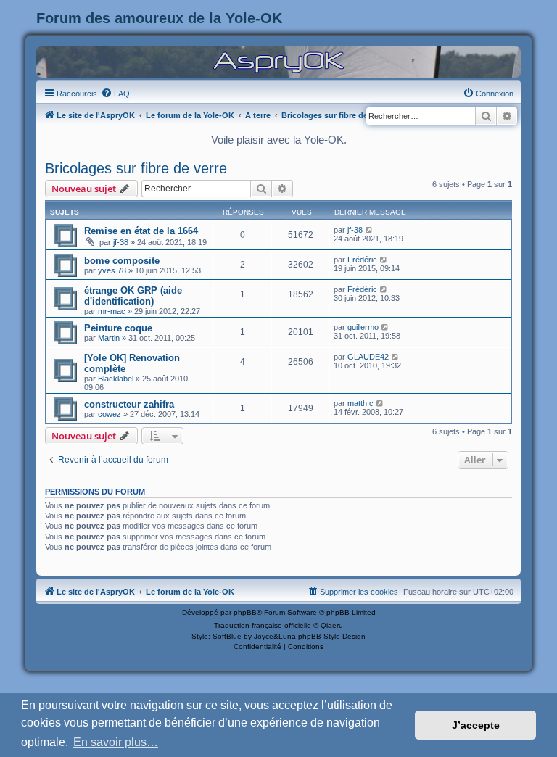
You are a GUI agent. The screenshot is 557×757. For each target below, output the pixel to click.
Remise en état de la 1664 (141, 231)
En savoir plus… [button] (115, 742)
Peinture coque (118, 328)
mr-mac (111, 311)
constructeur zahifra (129, 404)
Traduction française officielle (262, 625)
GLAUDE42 (368, 356)
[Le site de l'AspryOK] (278, 61)
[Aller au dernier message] (369, 230)
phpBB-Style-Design (332, 636)
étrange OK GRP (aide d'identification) (133, 296)
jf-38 (120, 242)
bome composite (122, 260)
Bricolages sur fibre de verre (136, 168)
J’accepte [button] (476, 725)
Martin (109, 338)
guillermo (363, 327)
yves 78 (112, 270)
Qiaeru (332, 625)
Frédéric (362, 259)
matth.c (360, 403)
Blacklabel (115, 378)
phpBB (245, 612)
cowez (109, 414)
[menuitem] (115, 93)
